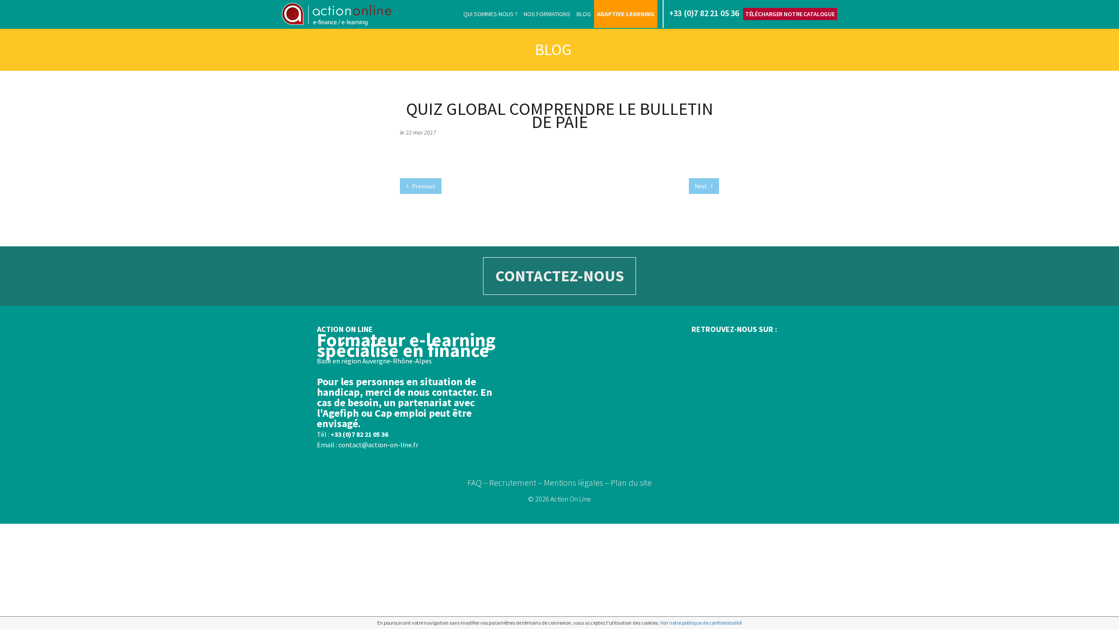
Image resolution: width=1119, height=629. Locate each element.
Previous (423, 186)
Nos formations (547, 14)
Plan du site (631, 482)
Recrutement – (515, 482)
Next (701, 186)
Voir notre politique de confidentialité (701, 622)
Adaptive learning (625, 14)
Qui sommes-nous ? (490, 14)
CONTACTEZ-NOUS (559, 276)
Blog (584, 14)
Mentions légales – (576, 482)
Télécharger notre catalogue (790, 14)
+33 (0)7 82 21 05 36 (359, 434)
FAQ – (477, 482)
